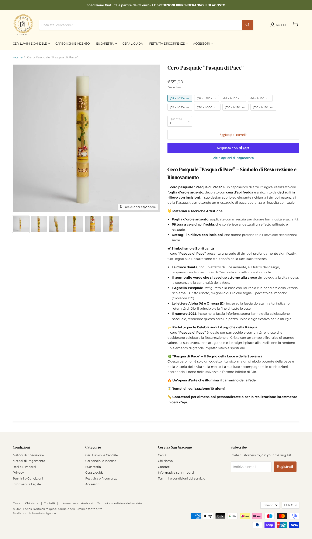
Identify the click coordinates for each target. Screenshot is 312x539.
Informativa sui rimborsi (176, 472)
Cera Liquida (132, 43)
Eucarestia (105, 43)
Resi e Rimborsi (24, 467)
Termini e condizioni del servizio (181, 478)
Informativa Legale (27, 484)
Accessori (201, 43)
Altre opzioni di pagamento (233, 157)
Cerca (162, 455)
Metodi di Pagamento (29, 461)
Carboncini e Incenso (72, 43)
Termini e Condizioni (28, 478)
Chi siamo (165, 461)
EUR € (288, 505)
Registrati (285, 466)
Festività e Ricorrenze (167, 43)
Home (17, 57)
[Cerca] (247, 25)
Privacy (18, 472)
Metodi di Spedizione (28, 455)
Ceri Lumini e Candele (30, 43)
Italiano (268, 505)
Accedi (281, 25)
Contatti (164, 467)
